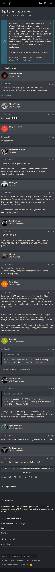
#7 (53, 265)
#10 (52, 389)
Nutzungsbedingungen (19, 560)
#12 (52, 458)
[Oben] (27, 564)
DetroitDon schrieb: (12, 354)
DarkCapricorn (16, 448)
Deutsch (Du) (32, 556)
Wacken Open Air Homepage (13, 523)
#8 (53, 292)
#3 (53, 137)
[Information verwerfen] (49, 23)
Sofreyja (13, 182)
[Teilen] (49, 84)
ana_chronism (15, 127)
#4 (53, 160)
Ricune (12, 254)
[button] (4, 3)
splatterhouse (15, 425)
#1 (53, 84)
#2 (53, 115)
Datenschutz (36, 560)
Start (23, 564)
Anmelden (5, 544)
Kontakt (4, 533)
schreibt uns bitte (40, 52)
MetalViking (14, 104)
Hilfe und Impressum (10, 564)
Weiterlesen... (7, 95)
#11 (52, 436)
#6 (53, 231)
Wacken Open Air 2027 (11, 556)
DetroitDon (14, 282)
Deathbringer (15, 221)
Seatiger (13, 339)
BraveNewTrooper (17, 149)
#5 (53, 193)
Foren (3, 528)
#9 (53, 349)
